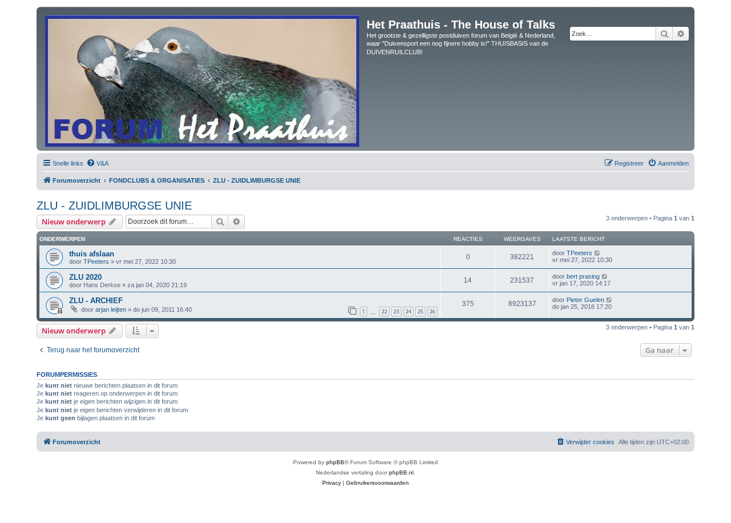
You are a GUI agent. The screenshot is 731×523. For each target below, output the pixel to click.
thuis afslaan (91, 254)
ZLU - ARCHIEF (96, 300)
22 (384, 311)
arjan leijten (110, 309)
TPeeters (96, 261)
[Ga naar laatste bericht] (597, 253)
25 (420, 311)
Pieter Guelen (585, 299)
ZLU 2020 (85, 277)
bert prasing (583, 276)
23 (396, 311)
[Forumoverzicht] (203, 79)
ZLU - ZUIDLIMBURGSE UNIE (114, 205)
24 (408, 311)
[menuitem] (97, 163)
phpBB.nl (401, 472)
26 (432, 311)
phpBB (335, 462)
